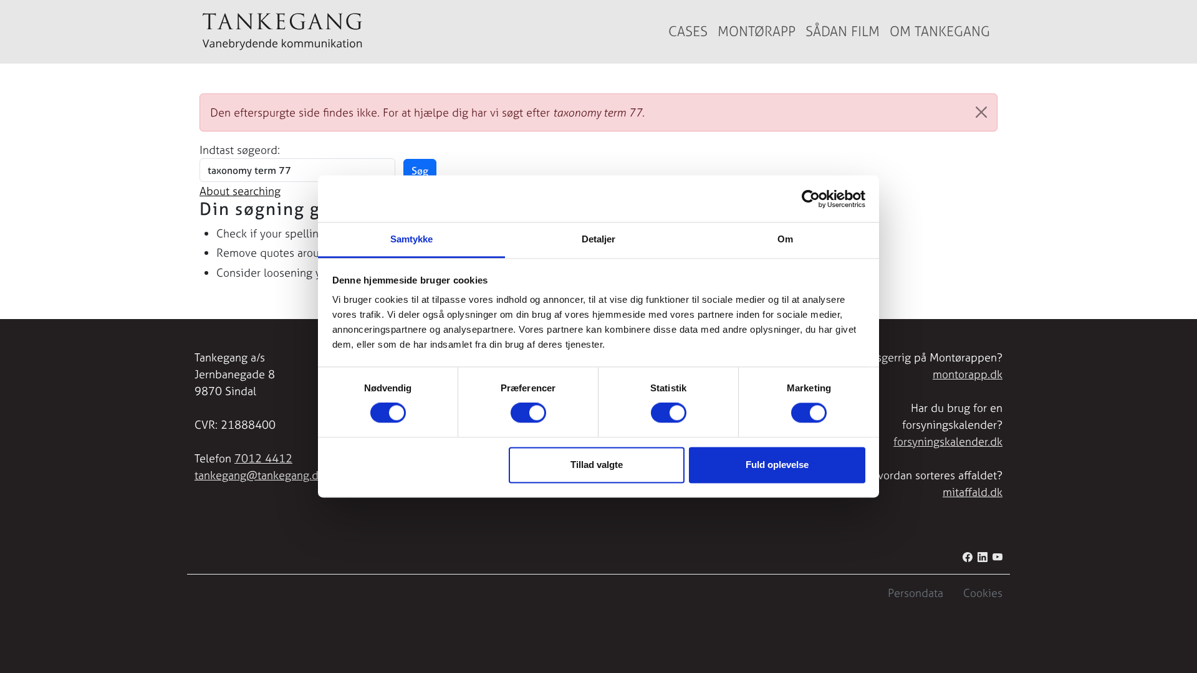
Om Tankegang (940, 31)
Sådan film (842, 31)
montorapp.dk (967, 374)
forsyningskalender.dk (947, 441)
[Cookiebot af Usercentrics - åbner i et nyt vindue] (810, 198)
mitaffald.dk (972, 492)
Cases (688, 31)
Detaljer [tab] (599, 239)
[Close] (981, 112)
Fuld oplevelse (777, 464)
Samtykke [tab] (411, 239)
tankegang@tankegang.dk (259, 475)
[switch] (528, 413)
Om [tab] (785, 239)
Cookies (982, 593)
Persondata (915, 593)
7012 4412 (263, 458)
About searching (240, 191)
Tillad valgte (596, 464)
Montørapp (757, 31)
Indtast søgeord (238, 150)
